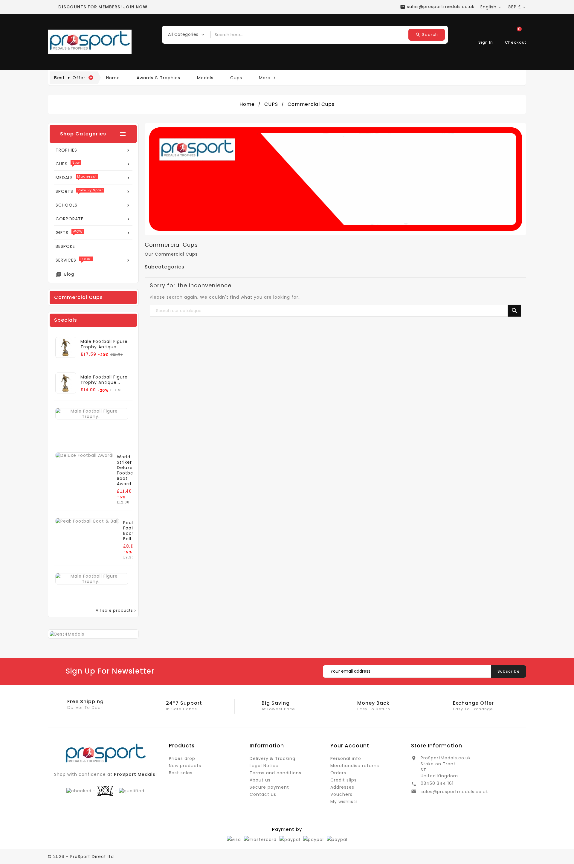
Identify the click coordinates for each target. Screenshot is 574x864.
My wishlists (344, 802)
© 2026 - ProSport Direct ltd (81, 857)
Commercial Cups (78, 297)
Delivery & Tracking (272, 758)
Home (113, 78)
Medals (205, 78)
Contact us (263, 794)
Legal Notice (264, 766)
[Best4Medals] (67, 634)
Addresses (342, 787)
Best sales (181, 773)
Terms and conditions (275, 773)
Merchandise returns (354, 766)
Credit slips (343, 780)
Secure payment (269, 787)
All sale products (116, 610)
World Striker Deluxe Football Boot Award (126, 470)
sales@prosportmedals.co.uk (454, 792)
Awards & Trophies (158, 78)
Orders (338, 773)
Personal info (345, 758)
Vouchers (341, 794)
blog (69, 274)
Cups (236, 78)
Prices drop (182, 758)
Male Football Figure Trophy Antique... (104, 344)
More (268, 78)
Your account (349, 745)
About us (260, 780)
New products (185, 766)
